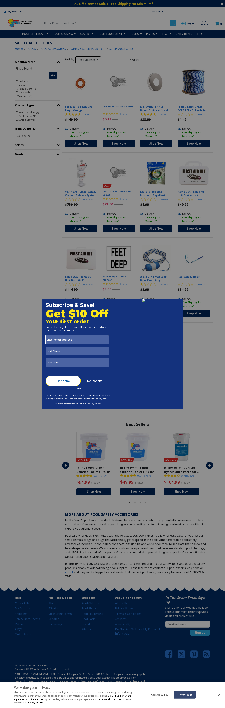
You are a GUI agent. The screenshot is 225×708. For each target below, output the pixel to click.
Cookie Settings (159, 694)
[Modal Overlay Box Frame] (112, 354)
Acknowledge (184, 694)
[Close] (219, 694)
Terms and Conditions (110, 699)
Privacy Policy (35, 702)
